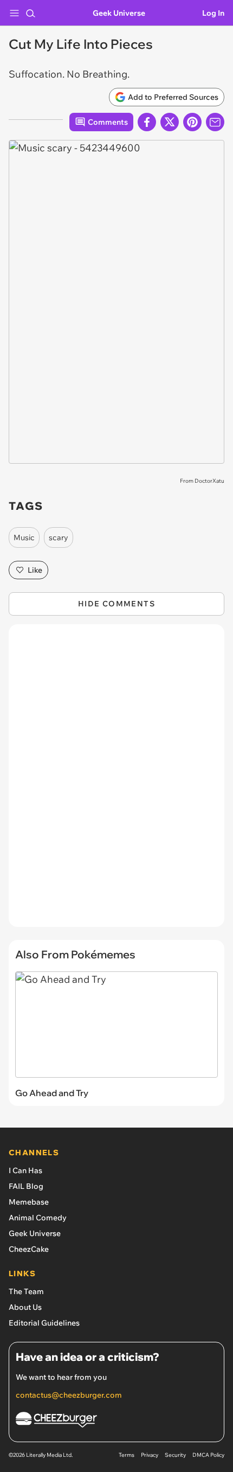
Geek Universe (119, 13)
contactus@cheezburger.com (69, 1395)
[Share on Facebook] (147, 122)
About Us (25, 1307)
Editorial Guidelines (44, 1323)
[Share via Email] (215, 122)
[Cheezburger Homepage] (116, 1421)
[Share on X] (169, 122)
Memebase (29, 1202)
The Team (26, 1291)
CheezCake (29, 1249)
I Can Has (25, 1170)
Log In (213, 13)
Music (24, 537)
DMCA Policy (208, 1454)
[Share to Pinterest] (192, 122)
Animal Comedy (38, 1218)
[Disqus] (116, 781)
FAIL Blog (26, 1186)
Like (35, 570)
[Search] (30, 13)
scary (58, 537)
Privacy (149, 1454)
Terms (126, 1454)
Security (175, 1454)
